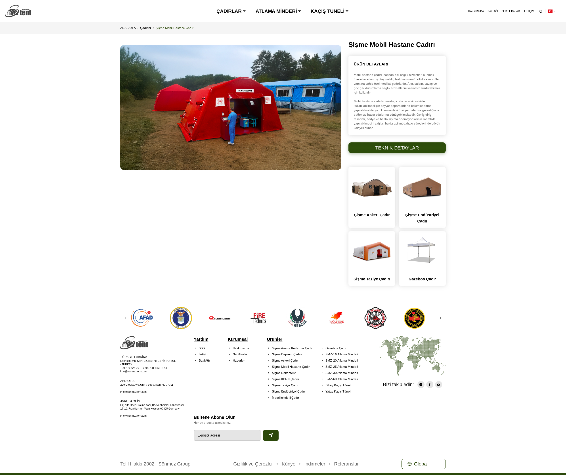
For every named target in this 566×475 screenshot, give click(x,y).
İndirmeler (314, 464)
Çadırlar (145, 28)
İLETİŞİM (529, 11)
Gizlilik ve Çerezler (253, 464)
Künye (288, 464)
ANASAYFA (128, 28)
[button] (441, 318)
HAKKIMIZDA (476, 11)
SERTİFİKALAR (510, 11)
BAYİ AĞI (493, 11)
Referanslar (346, 464)
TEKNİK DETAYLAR (397, 148)
